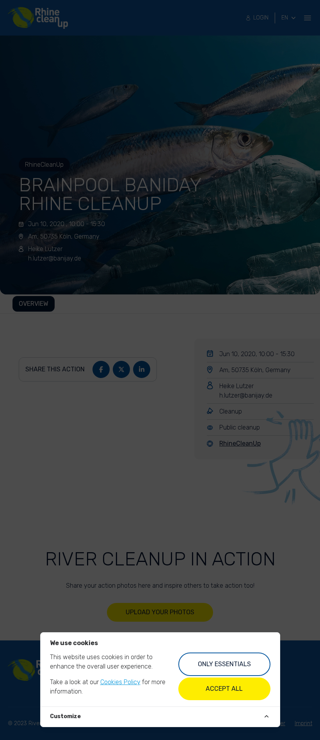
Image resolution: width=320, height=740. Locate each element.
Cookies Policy (120, 682)
